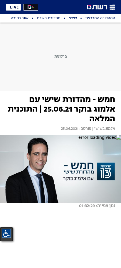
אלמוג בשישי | (103, 129)
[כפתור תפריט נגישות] (6, 233)
